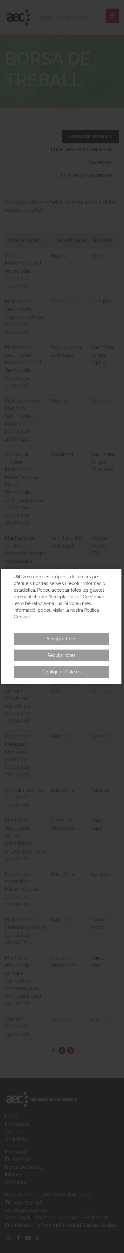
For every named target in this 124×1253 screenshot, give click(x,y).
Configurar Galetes (61, 671)
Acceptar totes (61, 638)
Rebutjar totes (61, 655)
